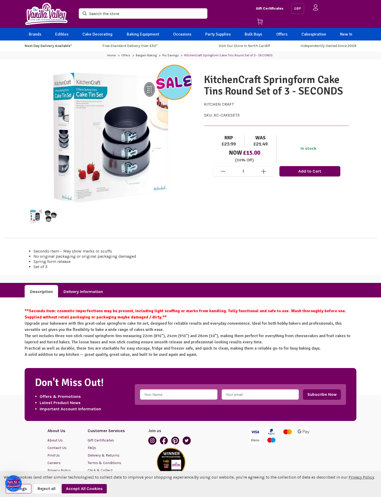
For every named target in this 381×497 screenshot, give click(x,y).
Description (41, 291)
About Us (55, 440)
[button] (13, 483)
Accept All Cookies (84, 488)
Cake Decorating (97, 34)
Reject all (46, 488)
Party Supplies (218, 34)
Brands (35, 34)
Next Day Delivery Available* (48, 46)
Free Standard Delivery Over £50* (130, 46)
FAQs (92, 448)
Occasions (182, 34)
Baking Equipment (143, 34)
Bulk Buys (253, 34)
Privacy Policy (361, 477)
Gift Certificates (269, 8)
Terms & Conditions (104, 463)
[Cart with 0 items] (271, 22)
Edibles (61, 34)
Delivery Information (83, 291)
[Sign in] (315, 8)
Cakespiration (313, 34)
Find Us (53, 455)
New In (346, 34)
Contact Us (57, 448)
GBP (297, 8)
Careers (54, 463)
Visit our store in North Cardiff (244, 46)
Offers (281, 34)
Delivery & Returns (103, 455)
